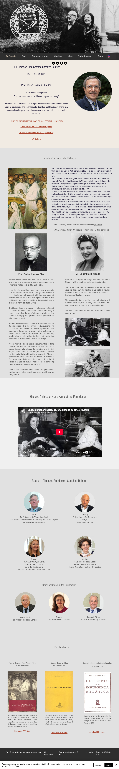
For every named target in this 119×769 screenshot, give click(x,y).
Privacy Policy (14, 766)
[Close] (116, 765)
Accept (108, 765)
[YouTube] (65, 63)
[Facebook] (61, 63)
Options (98, 765)
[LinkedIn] (53, 63)
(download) (98, 225)
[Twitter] (57, 63)
